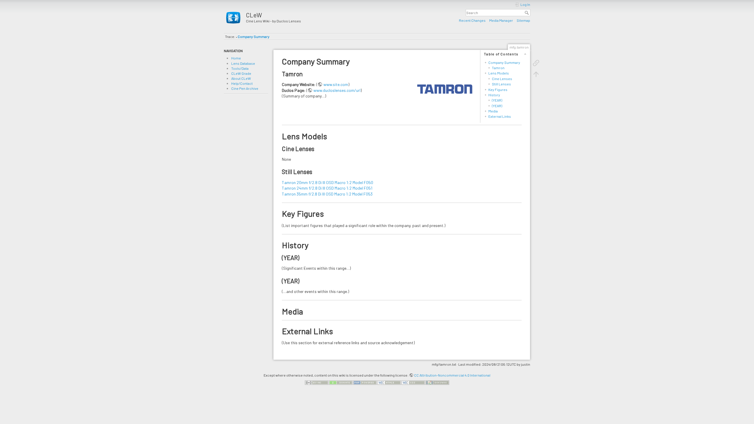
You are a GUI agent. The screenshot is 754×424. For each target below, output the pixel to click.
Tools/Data (240, 68)
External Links (499, 116)
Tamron (498, 68)
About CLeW (241, 78)
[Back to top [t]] (536, 73)
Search (527, 13)
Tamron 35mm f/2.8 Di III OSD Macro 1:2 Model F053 (327, 193)
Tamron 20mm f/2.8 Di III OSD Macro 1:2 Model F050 (327, 182)
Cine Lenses (502, 79)
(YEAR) (497, 100)
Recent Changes (472, 20)
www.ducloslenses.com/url (337, 90)
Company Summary (253, 36)
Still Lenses (501, 84)
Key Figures (497, 89)
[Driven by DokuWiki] (437, 382)
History (494, 95)
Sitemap (523, 20)
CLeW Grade (241, 73)
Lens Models (498, 73)
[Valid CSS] (413, 382)
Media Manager (501, 20)
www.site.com (335, 84)
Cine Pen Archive (244, 88)
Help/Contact (242, 83)
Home (236, 58)
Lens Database (243, 63)
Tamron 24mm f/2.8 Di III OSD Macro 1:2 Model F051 (327, 188)
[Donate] (341, 382)
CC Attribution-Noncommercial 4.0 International (452, 375)
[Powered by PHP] (365, 382)
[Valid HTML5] (389, 382)
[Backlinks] (536, 62)
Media (493, 111)
